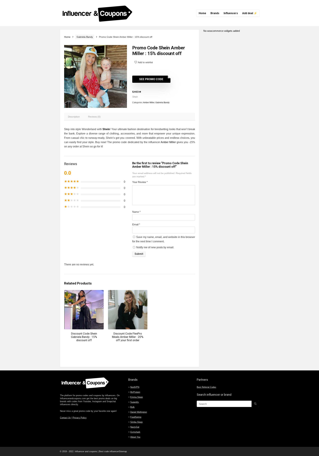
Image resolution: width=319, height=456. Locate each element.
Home (202, 13)
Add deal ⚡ (249, 13)
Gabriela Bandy (85, 37)
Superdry (134, 402)
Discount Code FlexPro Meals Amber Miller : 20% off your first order (127, 337)
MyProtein (135, 392)
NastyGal (134, 427)
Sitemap (123, 451)
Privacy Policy (80, 418)
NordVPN (134, 387)
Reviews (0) (94, 116)
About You (135, 437)
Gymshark (135, 432)
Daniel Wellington (138, 412)
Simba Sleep (136, 422)
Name (136, 211)
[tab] (74, 116)
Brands (215, 13)
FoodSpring (135, 417)
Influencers (231, 13)
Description (74, 116)
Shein (135, 97)
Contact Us (65, 418)
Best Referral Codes (206, 387)
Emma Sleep (136, 397)
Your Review (140, 182)
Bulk (132, 407)
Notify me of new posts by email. (155, 247)
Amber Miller (148, 102)
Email (136, 224)
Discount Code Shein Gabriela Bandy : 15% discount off (84, 337)
